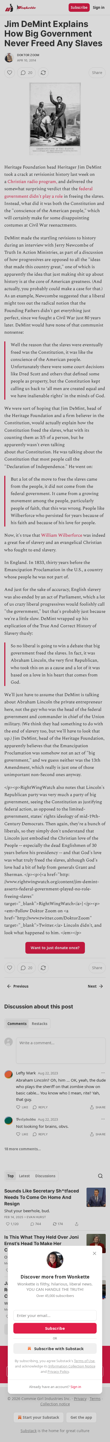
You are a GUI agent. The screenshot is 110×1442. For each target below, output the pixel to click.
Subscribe (55, 1328)
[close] (94, 1253)
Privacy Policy (58, 1371)
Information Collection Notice (71, 1366)
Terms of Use (84, 1360)
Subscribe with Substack (59, 1348)
